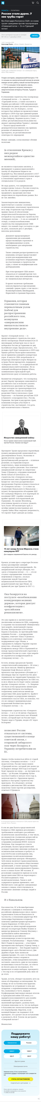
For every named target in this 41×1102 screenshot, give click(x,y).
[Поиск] (37, 3)
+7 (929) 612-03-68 (9, 1092)
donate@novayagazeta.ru (11, 1091)
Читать (35, 36)
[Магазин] (33, 3)
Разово (28, 1043)
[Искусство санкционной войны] (21, 429)
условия (13, 1073)
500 (11, 1056)
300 (28, 1056)
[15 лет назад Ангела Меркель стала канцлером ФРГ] (21, 538)
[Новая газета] (3, 3)
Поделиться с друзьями (19, 1083)
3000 (11, 1051)
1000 (28, 1051)
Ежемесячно (12, 1043)
